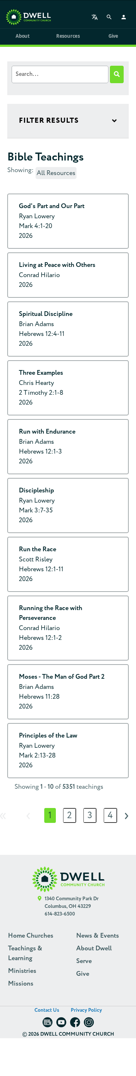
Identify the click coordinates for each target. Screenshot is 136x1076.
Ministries (22, 971)
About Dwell (94, 948)
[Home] (28, 17)
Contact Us (46, 1010)
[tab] (68, 121)
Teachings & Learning (25, 953)
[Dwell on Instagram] (89, 1024)
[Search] (109, 17)
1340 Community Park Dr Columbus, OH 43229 (72, 902)
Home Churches (30, 936)
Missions (20, 983)
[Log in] (123, 17)
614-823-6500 (60, 914)
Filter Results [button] (49, 120)
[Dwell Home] (68, 879)
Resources (68, 36)
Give (113, 36)
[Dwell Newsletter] (47, 1024)
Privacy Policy (86, 1010)
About (23, 36)
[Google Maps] (40, 906)
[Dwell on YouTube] (61, 1024)
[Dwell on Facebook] (75, 1024)
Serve (84, 961)
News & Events (97, 936)
